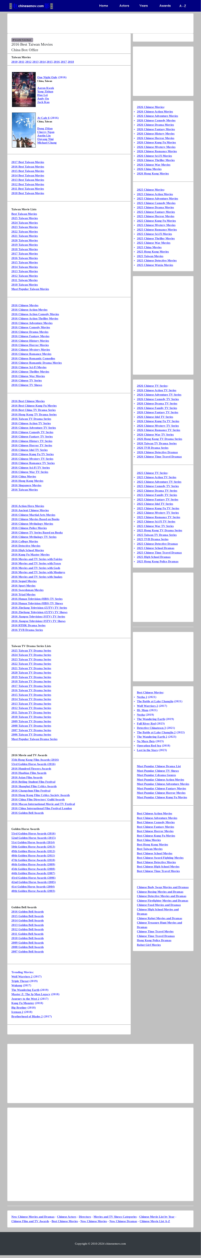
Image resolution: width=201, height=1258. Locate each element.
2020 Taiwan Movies (24, 240)
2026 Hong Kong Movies (153, 173)
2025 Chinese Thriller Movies (156, 238)
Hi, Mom (142, 710)
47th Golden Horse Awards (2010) (33, 860)
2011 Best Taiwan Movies (27, 188)
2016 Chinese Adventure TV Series (33, 427)
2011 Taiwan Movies (24, 280)
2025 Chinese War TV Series (155, 526)
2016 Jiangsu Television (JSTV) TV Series (38, 616)
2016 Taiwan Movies (24, 258)
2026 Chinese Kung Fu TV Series (158, 421)
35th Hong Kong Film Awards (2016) (35, 759)
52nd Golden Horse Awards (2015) (33, 837)
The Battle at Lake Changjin (155, 701)
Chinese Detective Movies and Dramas (161, 896)
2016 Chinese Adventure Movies (32, 323)
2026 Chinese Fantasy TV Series (157, 412)
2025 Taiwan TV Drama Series (31, 650)
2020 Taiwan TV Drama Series (31, 672)
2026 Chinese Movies (150, 107)
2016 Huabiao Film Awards (28, 772)
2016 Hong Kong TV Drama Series (34, 414)
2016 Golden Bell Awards (27, 812)
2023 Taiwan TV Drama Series (31, 659)
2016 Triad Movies (23, 594)
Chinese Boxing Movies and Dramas (160, 891)
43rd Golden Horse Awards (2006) (33, 877)
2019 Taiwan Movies (24, 244)
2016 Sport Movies (23, 585)
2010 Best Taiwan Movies (27, 193)
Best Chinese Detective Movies (156, 862)
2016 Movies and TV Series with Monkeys (38, 572)
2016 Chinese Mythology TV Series (33, 536)
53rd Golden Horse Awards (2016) (33, 764)
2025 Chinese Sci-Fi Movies (154, 233)
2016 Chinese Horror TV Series (31, 445)
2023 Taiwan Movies (24, 227)
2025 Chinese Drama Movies (155, 207)
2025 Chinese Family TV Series (157, 495)
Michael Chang (47, 142)
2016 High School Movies (27, 550)
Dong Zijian (45, 128)
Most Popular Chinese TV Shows (158, 770)
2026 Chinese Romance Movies (157, 151)
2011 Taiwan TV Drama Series (31, 712)
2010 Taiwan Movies (24, 284)
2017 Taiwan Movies (24, 253)
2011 (21, 61)
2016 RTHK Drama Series (28, 625)
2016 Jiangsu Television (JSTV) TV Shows (38, 621)
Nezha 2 (142, 697)
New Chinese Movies (93, 1221)
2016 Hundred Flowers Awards (31, 768)
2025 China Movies (149, 247)
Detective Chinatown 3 (151, 727)
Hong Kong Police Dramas (154, 940)
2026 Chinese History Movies (156, 133)
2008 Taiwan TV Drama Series (31, 725)
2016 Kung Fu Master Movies (30, 554)
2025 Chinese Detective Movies (157, 260)
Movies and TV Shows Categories (115, 1216)
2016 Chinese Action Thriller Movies (34, 318)
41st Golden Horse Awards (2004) (33, 886)
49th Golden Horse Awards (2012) (33, 851)
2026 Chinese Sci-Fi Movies (154, 155)
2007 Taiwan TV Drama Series (31, 730)
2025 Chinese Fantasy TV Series (157, 499)
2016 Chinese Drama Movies (29, 331)
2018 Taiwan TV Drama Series (31, 681)
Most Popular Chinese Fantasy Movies (161, 788)
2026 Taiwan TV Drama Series (157, 443)
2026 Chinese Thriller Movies (156, 160)
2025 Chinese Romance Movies (157, 229)
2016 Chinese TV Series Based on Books (37, 532)
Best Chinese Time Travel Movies (158, 871)
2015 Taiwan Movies (24, 262)
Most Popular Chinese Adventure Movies (163, 783)
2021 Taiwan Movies (24, 235)
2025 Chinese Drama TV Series (157, 490)
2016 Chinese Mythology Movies (32, 523)
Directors (85, 1216)
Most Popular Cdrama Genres (156, 775)
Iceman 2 (17, 1011)
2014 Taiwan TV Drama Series (31, 699)
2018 (71, 61)
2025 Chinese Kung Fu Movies (156, 220)
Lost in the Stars (147, 750)
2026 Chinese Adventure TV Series (159, 394)
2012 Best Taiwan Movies (27, 184)
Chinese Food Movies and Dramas (159, 904)
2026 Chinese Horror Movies (155, 138)
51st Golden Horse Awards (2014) (33, 842)
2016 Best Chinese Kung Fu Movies (34, 405)
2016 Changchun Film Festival (30, 790)
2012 (28, 61)
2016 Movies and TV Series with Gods (35, 567)
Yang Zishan (45, 91)
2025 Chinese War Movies (153, 242)
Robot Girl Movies (149, 944)
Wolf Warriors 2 (22, 976)
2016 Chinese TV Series (26, 380)
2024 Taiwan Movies (24, 222)
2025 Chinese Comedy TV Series (158, 486)
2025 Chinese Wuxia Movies (155, 265)
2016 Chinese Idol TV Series (29, 449)
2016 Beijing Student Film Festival (33, 781)
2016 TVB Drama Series (27, 629)
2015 (49, 61)
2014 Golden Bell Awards (27, 920)
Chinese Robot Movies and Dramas (159, 918)
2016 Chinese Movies (24, 305)
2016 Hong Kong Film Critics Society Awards (40, 795)
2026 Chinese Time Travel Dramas (159, 456)
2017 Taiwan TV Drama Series (31, 686)
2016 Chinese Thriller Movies (30, 371)
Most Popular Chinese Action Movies (160, 779)
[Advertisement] (100, 23)
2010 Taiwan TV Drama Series (31, 716)
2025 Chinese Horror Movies (155, 216)
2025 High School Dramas (154, 556)
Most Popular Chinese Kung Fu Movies (162, 797)
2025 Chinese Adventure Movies (157, 198)
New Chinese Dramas (123, 1221)
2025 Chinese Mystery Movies (156, 225)
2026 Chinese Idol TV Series (155, 416)
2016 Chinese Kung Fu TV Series (32, 454)
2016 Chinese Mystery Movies (30, 349)
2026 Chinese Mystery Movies (156, 147)
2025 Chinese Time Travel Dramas (159, 552)
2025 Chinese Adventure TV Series (159, 481)
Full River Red (146, 723)
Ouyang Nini (45, 139)
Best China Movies (149, 840)
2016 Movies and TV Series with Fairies (36, 559)
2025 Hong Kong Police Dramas (157, 561)
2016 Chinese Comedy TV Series (32, 432)
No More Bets (146, 741)
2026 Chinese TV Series (152, 385)
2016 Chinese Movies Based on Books (35, 519)
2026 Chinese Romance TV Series (158, 430)
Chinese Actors (66, 1216)
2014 (42, 61)
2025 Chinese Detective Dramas (157, 543)
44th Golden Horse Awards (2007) (33, 873)
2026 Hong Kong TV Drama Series (159, 438)
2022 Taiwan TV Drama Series (31, 663)
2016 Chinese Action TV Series (31, 423)
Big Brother (19, 1007)
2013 (35, 61)
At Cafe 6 (43, 117)
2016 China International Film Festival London (41, 808)
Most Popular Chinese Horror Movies (161, 792)
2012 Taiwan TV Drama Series (31, 708)
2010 (14, 61)
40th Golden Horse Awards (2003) (33, 891)
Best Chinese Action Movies (154, 813)
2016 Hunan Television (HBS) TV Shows (37, 603)
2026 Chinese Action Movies (155, 111)
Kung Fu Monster (22, 1003)
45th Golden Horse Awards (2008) (33, 868)
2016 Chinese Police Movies (29, 528)
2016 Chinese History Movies (30, 340)
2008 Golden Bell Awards (27, 947)
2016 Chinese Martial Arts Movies (33, 514)
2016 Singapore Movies (26, 485)
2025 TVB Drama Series (152, 539)
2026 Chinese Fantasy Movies (156, 129)
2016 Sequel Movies (24, 581)
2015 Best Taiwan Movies (27, 171)
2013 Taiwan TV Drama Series (31, 703)
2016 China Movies (23, 476)
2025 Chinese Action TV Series (156, 477)
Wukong (16, 985)
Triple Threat (20, 981)
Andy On (43, 98)
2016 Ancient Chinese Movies (30, 510)
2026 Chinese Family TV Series (157, 408)
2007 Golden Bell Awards (27, 951)
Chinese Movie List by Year (157, 1216)
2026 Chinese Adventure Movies (157, 115)
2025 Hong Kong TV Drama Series (159, 530)
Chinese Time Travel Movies (155, 931)
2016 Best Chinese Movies (28, 401)
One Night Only (47, 77)
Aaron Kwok (45, 88)
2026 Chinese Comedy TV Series (158, 399)
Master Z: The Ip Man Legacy (30, 994)
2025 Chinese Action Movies (155, 194)
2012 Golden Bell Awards (27, 929)
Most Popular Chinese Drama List (159, 766)
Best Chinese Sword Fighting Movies (160, 857)
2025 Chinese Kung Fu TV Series (158, 508)
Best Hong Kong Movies (152, 844)
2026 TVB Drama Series (152, 447)
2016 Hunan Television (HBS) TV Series (37, 598)
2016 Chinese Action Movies (29, 309)
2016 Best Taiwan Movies (27, 166)
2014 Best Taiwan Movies (27, 175)
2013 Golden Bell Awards (27, 925)
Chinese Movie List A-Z (155, 1221)
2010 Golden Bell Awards (27, 938)
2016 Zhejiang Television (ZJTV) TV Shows (39, 612)
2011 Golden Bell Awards (27, 933)
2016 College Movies (24, 541)
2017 (64, 61)
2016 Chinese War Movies (28, 376)
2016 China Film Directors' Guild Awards (38, 799)
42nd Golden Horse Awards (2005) (33, 882)
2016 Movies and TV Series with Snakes (36, 576)
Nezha (141, 714)
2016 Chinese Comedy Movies (30, 327)
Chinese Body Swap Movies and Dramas (163, 887)
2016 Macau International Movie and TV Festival (43, 804)
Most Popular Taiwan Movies (30, 289)
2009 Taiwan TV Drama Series (31, 721)
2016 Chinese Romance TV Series (33, 463)
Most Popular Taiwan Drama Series (34, 739)
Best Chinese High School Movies (158, 866)
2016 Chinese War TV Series (29, 471)
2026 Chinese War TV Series (155, 434)
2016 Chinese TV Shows (26, 385)
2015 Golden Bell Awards (27, 916)
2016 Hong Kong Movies (27, 480)
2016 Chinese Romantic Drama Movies (36, 362)
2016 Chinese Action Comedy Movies (35, 314)
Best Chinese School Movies (154, 853)
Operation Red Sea (149, 745)
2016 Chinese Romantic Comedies (33, 358)
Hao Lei (42, 95)
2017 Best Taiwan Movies (27, 162)
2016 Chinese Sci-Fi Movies (28, 367)
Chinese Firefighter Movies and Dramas (162, 900)
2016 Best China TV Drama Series (33, 410)
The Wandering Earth (25, 989)
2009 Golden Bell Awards (27, 942)
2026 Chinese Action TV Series (156, 390)
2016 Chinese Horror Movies (30, 345)
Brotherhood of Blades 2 (27, 1016)
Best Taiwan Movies (24, 213)
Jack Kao (43, 102)
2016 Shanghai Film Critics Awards (34, 786)
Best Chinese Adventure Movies (157, 818)
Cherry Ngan (45, 132)
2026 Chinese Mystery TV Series (158, 425)
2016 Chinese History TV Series (31, 441)
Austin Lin (44, 135)
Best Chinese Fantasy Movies (155, 826)
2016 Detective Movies (25, 545)
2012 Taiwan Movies (24, 275)
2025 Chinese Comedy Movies (156, 203)
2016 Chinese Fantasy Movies (30, 336)
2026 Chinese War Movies (153, 164)
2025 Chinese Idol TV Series (155, 503)
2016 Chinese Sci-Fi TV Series (30, 467)
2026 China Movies (149, 169)
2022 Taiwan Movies (24, 231)
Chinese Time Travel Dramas (156, 936)
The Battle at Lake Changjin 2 (156, 732)
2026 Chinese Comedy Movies (156, 120)
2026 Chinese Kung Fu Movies (156, 142)
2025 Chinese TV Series (152, 472)
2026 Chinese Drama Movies (155, 124)
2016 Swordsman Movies (27, 590)
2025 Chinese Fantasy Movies (156, 211)
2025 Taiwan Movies (24, 218)
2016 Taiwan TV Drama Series (31, 418)
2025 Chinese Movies (150, 189)
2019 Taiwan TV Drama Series (31, 677)
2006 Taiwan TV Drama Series (31, 734)
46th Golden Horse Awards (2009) (33, 864)
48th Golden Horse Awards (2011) (33, 855)
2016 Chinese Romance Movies (31, 353)
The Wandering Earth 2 (152, 736)
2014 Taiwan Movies (24, 267)
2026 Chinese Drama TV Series (157, 403)
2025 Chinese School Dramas (155, 548)
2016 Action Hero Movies (27, 506)
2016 (57, 61)
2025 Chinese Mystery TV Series (158, 512)
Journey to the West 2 (25, 998)
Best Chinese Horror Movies (155, 831)
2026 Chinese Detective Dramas (157, 452)
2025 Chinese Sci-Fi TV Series (156, 521)
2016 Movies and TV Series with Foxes (36, 563)
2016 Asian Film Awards (27, 777)
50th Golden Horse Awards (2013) (33, 846)
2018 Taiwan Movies (24, 249)
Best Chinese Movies (150, 692)
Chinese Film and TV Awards (30, 1221)
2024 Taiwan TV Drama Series (31, 654)
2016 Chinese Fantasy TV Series (32, 436)
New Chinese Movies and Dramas (33, 1216)
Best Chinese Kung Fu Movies (156, 835)
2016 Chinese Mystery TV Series (32, 458)
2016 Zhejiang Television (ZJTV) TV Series (39, 607)
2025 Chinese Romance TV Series (158, 517)
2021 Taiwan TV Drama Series (31, 668)
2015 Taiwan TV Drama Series (31, 694)
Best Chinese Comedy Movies (156, 822)
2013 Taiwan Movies (24, 271)
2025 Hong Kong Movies (153, 251)
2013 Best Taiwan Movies (27, 179)
